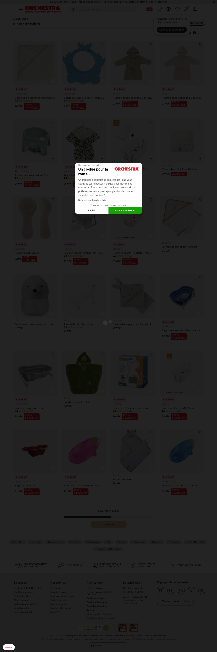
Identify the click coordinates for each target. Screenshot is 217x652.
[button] (9, 647)
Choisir (91, 210)
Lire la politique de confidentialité (92, 200)
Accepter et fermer (125, 210)
